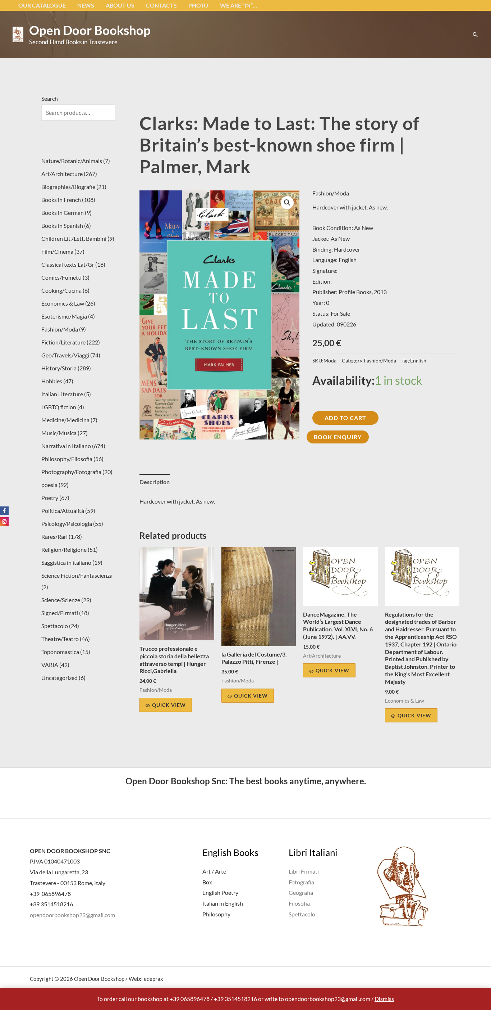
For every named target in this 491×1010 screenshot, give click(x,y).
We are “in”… (238, 5)
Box (207, 882)
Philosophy (216, 914)
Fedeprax (152, 978)
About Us (120, 5)
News (85, 5)
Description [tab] (154, 481)
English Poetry (220, 892)
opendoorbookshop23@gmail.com (72, 914)
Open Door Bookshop (90, 29)
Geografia (301, 892)
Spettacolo (302, 914)
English (418, 360)
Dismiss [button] (384, 998)
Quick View (169, 705)
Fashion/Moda (330, 193)
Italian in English (222, 903)
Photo (198, 5)
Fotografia (301, 882)
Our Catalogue (42, 5)
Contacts (161, 5)
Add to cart (345, 417)
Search (49, 98)
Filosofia (299, 903)
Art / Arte (214, 871)
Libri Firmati (304, 871)
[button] (475, 34)
